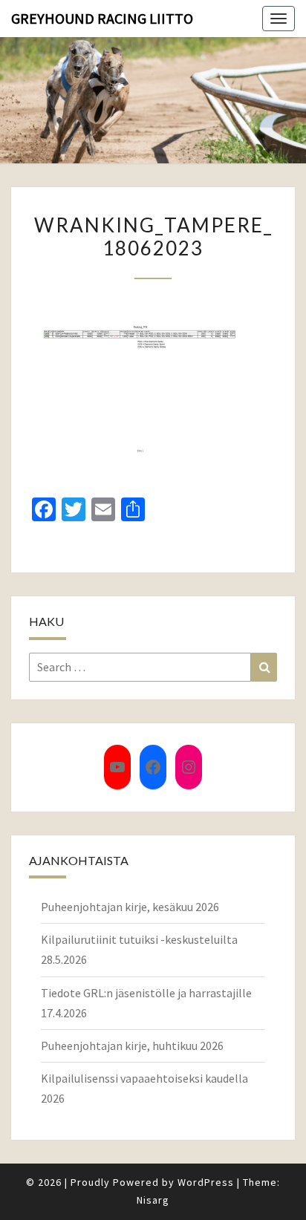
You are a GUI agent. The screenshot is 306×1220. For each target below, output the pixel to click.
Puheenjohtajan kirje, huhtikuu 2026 (132, 1045)
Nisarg (153, 1200)
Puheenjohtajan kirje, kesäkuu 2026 (130, 906)
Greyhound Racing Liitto (102, 18)
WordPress (206, 1182)
